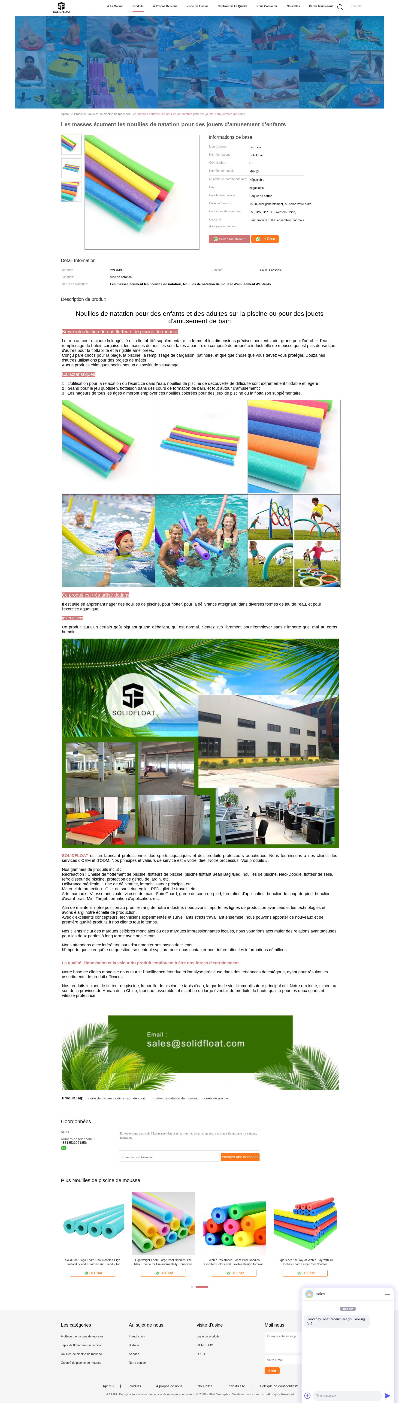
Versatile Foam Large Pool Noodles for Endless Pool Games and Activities (163, 1262)
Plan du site (236, 1386)
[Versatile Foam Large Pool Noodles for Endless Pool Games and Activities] (163, 1223)
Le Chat (267, 239)
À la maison (115, 6)
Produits (138, 6)
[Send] (387, 1396)
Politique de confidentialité (279, 1386)
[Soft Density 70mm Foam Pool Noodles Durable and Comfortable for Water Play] (234, 1223)
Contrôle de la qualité (232, 6)
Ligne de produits (208, 1336)
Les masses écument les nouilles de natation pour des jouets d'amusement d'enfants (188, 114)
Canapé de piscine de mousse (81, 1362)
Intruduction (137, 1336)
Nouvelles (293, 6)
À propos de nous (165, 6)
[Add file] (307, 1396)
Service (134, 1354)
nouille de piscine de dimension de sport (116, 1098)
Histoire (134, 1345)
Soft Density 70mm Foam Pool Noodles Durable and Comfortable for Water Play (234, 1262)
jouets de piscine (216, 1098)
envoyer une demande (240, 1157)
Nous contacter (267, 6)
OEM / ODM (205, 1345)
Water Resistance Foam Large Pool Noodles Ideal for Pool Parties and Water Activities (305, 1262)
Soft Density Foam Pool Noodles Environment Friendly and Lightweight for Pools (92, 1262)
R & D (201, 1354)
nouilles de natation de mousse (174, 1098)
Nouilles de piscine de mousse (81, 1354)
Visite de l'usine (198, 6)
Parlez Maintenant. (321, 6)
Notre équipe (137, 1362)
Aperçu (108, 1386)
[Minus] (387, 1294)
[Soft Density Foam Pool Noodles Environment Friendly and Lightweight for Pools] (92, 1223)
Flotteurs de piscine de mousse (82, 1336)
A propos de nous (169, 1386)
